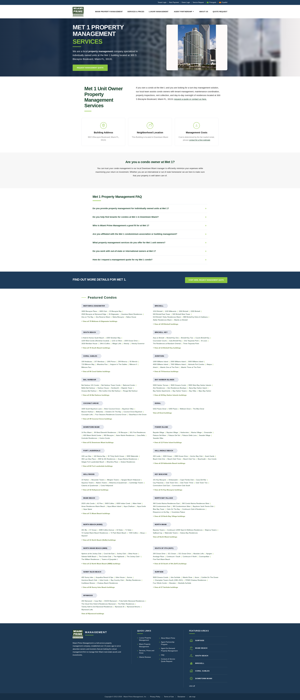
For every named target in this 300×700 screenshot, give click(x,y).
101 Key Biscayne (159, 480)
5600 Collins (109, 503)
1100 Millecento (170, 311)
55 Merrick (133, 361)
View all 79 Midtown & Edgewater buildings (100, 321)
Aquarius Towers (87, 483)
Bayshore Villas (128, 409)
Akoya (142, 533)
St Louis (204, 341)
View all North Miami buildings (165, 537)
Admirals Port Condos (196, 364)
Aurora (129, 577)
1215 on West (117, 341)
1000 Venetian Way (113, 338)
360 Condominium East (161, 506)
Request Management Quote (90, 68)
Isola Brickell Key (175, 341)
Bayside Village (158, 432)
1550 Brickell (183, 311)
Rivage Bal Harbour (130, 391)
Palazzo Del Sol (174, 435)
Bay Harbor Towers (180, 391)
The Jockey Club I (133, 556)
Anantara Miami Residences (131, 314)
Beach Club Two (189, 459)
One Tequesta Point (191, 341)
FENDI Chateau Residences (195, 580)
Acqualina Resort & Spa (104, 577)
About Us (203, 12)
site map (192, 697)
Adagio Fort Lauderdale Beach (92, 462)
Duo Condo (212, 459)
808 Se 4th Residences (106, 459)
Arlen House (120, 577)
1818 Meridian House (89, 343)
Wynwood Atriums (133, 607)
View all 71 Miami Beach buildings (96, 513)
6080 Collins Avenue (106, 530)
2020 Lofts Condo (88, 503)
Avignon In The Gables (118, 364)
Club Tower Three (186, 483)
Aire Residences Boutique (176, 388)
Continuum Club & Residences (193, 509)
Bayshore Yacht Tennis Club (203, 506)
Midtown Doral (185, 409)
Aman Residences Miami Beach (93, 506)
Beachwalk (202, 459)
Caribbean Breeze (88, 583)
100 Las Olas (86, 456)
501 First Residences (138, 432)
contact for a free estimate (199, 140)
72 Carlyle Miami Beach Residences (94, 533)
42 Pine (100, 503)
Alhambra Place (112, 462)
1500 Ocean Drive (131, 341)
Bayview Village (172, 432)
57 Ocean (93, 530)
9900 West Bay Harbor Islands (199, 385)
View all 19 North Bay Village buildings (169, 516)
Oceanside (208, 432)
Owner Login (186, 2)
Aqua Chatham (129, 506)
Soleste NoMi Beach (88, 556)
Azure (197, 577)
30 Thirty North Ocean (116, 456)
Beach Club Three (174, 459)
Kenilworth (115, 388)
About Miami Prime (168, 638)
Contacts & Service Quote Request (168, 660)
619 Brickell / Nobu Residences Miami (167, 317)
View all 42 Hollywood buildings (95, 490)
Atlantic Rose (187, 577)
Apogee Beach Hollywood (130, 480)
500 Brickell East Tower (161, 314)
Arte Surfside (175, 577)
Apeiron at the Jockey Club (91, 554)
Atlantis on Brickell (181, 320)
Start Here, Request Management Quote (206, 280)
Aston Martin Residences (125, 435)
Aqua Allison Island (114, 506)
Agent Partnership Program (167, 643)
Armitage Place (158, 556)
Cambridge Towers (136, 483)
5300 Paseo (173, 409)
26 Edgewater (114, 314)
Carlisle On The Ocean (209, 577)
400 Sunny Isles (87, 577)
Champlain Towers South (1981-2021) (169, 580)
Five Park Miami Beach (161, 559)
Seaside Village (204, 435)
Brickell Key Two (187, 338)
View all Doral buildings (162, 413)
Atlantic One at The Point (169, 367)
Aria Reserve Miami (103, 317)
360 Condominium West (181, 506)
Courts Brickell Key (202, 338)
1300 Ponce (111, 361)
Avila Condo (103, 580)
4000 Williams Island (160, 364)
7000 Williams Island (178, 364)
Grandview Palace (178, 512)
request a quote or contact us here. (190, 99)
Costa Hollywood (107, 485)
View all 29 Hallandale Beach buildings (169, 463)
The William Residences (90, 559)
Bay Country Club (117, 580)
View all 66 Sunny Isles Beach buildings (99, 587)
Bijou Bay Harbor (205, 391)
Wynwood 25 (119, 607)
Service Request (198, 2)
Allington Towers (113, 480)
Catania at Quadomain (89, 485)
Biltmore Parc (86, 367)
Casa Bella (141, 435)
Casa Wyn (98, 601)
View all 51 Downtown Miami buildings (98, 442)
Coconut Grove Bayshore (133, 412)
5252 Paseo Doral (159, 409)
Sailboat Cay (157, 533)
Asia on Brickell (158, 338)
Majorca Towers (211, 530)
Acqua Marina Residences (127, 459)
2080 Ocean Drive (181, 456)
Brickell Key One (173, 338)
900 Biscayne (109, 435)
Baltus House (131, 317)
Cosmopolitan (204, 556)
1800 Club (103, 311)
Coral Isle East (109, 554)
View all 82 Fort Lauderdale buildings (98, 466)
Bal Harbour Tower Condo (111, 385)
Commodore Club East (161, 485)
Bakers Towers (101, 483)
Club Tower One (172, 483)
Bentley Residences (133, 580)
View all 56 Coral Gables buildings (96, 371)
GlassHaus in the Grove (137, 414)
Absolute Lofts (198, 554)
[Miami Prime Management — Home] (78, 11)
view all (192, 686)
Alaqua (209, 364)
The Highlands (119, 556)
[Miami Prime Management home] (78, 634)
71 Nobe (128, 530)
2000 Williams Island (178, 361)
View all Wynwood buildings (92, 614)
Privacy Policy (155, 697)
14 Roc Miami (86, 432)
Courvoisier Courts (160, 341)
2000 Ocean (167, 456)
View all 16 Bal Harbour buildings (96, 395)
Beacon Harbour (87, 412)
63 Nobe (119, 530)
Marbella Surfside (184, 583)
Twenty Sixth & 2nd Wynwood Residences (96, 607)
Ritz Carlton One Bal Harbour (110, 391)
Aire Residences (159, 388)
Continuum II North (190, 556)
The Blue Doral (198, 409)
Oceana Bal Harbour (89, 391)
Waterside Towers (171, 533)
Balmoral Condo (129, 385)
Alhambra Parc (102, 364)
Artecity (126, 343)
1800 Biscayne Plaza (89, 311)
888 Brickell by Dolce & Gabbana (195, 317)
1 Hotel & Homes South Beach (92, 338)
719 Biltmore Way (87, 364)
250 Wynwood (86, 601)
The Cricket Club (105, 556)
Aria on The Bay (87, 317)
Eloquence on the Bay (161, 512)
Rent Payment (174, 2)
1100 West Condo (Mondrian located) (95, 341)
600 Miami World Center (92, 435)
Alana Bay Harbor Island (198, 388)
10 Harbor (85, 480)
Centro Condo (104, 438)
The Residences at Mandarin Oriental (167, 343)
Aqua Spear (87, 509)
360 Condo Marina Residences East (166, 503)
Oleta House (132, 554)
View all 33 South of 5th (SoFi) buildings (170, 564)
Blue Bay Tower (158, 509)
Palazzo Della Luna (189, 435)
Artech (155, 367)
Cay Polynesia (158, 483)
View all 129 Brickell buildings (166, 324)
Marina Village (196, 432)
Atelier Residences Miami (162, 320)
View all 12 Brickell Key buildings (167, 348)
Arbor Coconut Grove (112, 409)
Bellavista (99, 412)
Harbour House (103, 388)
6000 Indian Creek (123, 503)
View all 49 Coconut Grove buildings (97, 419)
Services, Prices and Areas (146, 652)
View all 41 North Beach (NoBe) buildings (99, 540)
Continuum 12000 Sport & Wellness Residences (185, 530)
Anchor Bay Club (196, 456)
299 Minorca (122, 361)
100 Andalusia (86, 361)
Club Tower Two (202, 483)
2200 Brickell (195, 311)
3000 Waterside (132, 456)
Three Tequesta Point (191, 343)
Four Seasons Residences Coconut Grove (110, 414)
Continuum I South (173, 556)
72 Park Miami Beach (118, 533)
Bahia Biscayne (118, 317)
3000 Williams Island (195, 361)
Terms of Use (169, 697)
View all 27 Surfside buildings (166, 587)
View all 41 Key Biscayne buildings (168, 490)
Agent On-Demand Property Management (169, 649)
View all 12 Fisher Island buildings (168, 442)
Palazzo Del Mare (159, 435)
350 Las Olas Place (88, 459)
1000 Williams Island (160, 361)
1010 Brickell (157, 311)
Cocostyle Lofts (87, 414)
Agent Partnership (183, 12)
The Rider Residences (126, 604)
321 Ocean (172, 554)
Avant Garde (209, 456)
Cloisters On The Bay (113, 412)
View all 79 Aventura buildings (166, 371)
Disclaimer (181, 697)
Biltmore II (133, 364)
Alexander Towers (98, 480)
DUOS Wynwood (110, 601)
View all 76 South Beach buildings (96, 348)
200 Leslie (157, 456)
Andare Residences (128, 462)
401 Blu (84, 530)
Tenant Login (162, 2)
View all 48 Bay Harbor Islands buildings (170, 395)
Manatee (172, 583)
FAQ (162, 655)
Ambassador (173, 480)
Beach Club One (159, 459)
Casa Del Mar (201, 480)
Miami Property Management (109, 12)
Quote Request (220, 12)
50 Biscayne (123, 432)
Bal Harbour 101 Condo (90, 385)
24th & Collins (105, 343)
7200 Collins (133, 533)
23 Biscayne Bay (115, 311)
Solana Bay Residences (189, 533)
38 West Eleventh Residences (105, 432)
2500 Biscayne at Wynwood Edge (93, 314)
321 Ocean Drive (184, 554)
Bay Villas (192, 391)
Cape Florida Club (187, 480)
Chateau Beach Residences (107, 583)
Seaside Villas (158, 438)
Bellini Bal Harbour (88, 388)
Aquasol (84, 536)
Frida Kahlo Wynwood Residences (131, 601)
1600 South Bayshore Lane (91, 409)
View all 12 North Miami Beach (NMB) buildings (101, 564)
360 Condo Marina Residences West (195, 503)
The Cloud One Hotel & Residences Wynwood (98, 604)
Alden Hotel (137, 503)
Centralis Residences (89, 438)
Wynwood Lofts (87, 610)
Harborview (184, 432)
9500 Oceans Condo (178, 385)
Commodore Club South (181, 485)
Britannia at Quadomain (118, 483)
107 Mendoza (99, 361)
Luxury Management (158, 12)
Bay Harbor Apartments (161, 391)
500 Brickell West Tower (181, 314)
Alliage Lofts (116, 343)
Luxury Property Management (145, 639)
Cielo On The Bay (173, 509)
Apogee (209, 554)
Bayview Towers (159, 530)
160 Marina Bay (99, 456)
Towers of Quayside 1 (110, 559)
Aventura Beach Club (89, 580)
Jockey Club (121, 554)
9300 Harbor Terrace (160, 385)
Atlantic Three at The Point (191, 367)
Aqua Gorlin (141, 506)
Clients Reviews (145, 657)
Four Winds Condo (160, 583)
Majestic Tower (126, 388)
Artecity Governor (137, 343)
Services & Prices (135, 12)
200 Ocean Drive (159, 554)
